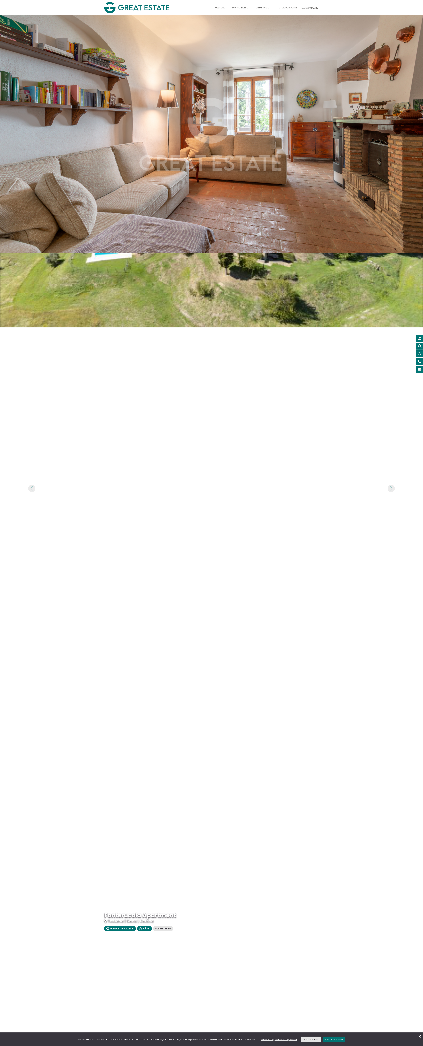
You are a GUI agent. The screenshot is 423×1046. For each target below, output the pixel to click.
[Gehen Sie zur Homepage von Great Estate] (143, 7)
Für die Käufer (262, 7)
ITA (302, 7)
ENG (308, 7)
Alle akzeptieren (334, 1039)
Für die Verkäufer (287, 7)
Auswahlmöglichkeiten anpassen (279, 1039)
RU (316, 7)
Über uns (220, 7)
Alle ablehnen (311, 1039)
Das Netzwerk (240, 7)
